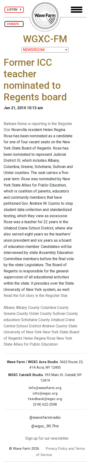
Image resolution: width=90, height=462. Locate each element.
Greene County (16, 313)
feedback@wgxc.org (45, 399)
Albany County (28, 307)
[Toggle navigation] (76, 10)
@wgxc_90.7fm (45, 426)
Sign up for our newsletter (47, 438)
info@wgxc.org (45, 393)
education (12, 320)
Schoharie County (35, 320)
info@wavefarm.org (45, 388)
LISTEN (13, 9)
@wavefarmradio (45, 417)
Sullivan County (65, 313)
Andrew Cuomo (54, 326)
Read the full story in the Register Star (35, 295)
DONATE (14, 24)
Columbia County (55, 307)
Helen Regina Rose (39, 338)
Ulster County (40, 313)
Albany (9, 307)
